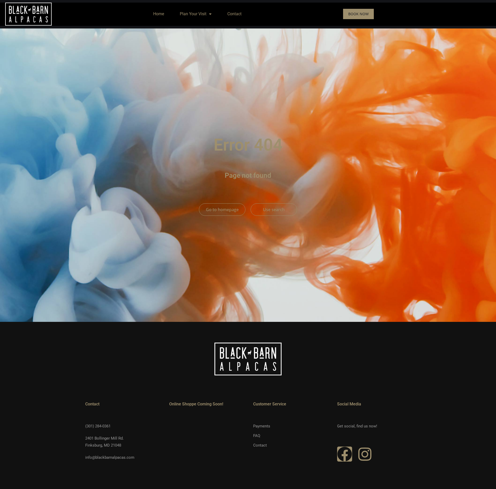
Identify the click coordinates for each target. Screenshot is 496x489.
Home (158, 13)
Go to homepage (222, 209)
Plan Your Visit (193, 13)
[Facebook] (344, 454)
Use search (274, 209)
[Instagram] (364, 454)
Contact (234, 13)
